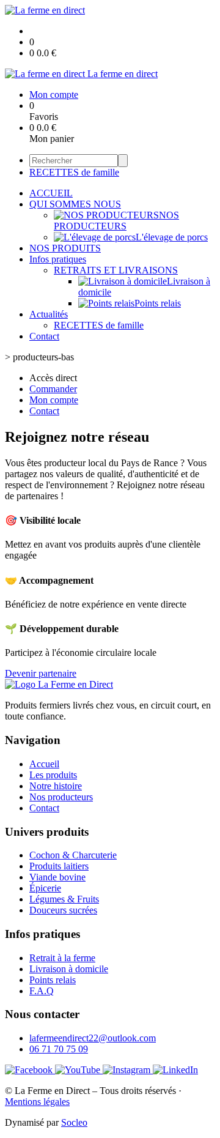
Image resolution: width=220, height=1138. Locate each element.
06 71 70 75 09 (58, 1049)
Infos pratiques (57, 259)
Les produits (53, 775)
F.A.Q (41, 991)
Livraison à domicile (68, 969)
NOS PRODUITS (65, 248)
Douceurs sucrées (63, 910)
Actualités (48, 314)
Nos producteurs (61, 797)
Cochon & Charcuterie (73, 855)
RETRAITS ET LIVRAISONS (116, 270)
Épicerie (45, 888)
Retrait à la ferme (62, 958)
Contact (44, 336)
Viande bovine (57, 877)
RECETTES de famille (74, 172)
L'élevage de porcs (172, 237)
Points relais (157, 303)
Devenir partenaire (40, 673)
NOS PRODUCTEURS (116, 220)
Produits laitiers (59, 866)
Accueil (44, 764)
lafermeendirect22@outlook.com (92, 1038)
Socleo (74, 1122)
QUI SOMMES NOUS (75, 204)
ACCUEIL (51, 193)
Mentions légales (37, 1101)
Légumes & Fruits (64, 899)
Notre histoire (55, 786)
